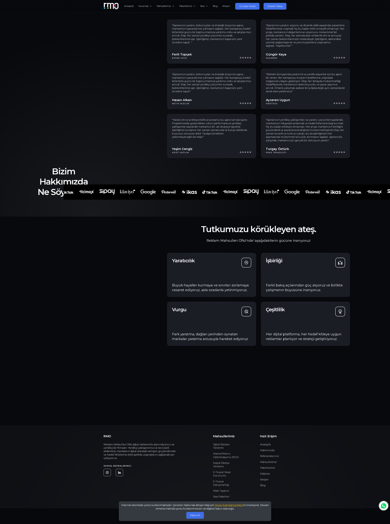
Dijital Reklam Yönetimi (221, 446)
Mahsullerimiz (164, 6)
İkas (202, 6)
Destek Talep (275, 6)
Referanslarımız (269, 456)
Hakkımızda (267, 450)
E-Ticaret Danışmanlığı (221, 483)
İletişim (226, 6)
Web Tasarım (221, 490)
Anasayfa (129, 6)
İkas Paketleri (221, 496)
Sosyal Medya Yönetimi (221, 465)
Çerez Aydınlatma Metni (229, 505)
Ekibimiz (265, 473)
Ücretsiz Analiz (247, 6)
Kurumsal (143, 6)
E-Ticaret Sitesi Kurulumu (221, 474)
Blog (215, 6)
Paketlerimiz (185, 6)
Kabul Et (195, 515)
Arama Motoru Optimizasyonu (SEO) (226, 455)
